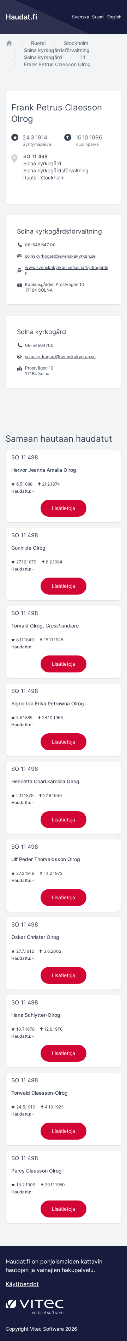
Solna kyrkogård (43, 57)
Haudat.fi (21, 17)
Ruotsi (38, 43)
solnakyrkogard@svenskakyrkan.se (60, 256)
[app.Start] (9, 43)
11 (82, 57)
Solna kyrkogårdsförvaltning (57, 50)
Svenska (80, 16)
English (114, 16)
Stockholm (76, 43)
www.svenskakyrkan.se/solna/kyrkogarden (66, 270)
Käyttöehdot (22, 1284)
